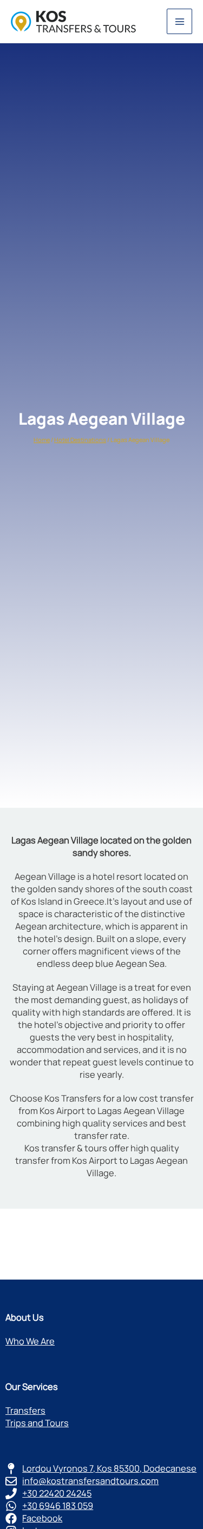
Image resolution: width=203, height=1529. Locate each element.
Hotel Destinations (80, 440)
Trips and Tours (37, 1423)
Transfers (25, 1410)
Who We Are (30, 1341)
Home (42, 440)
